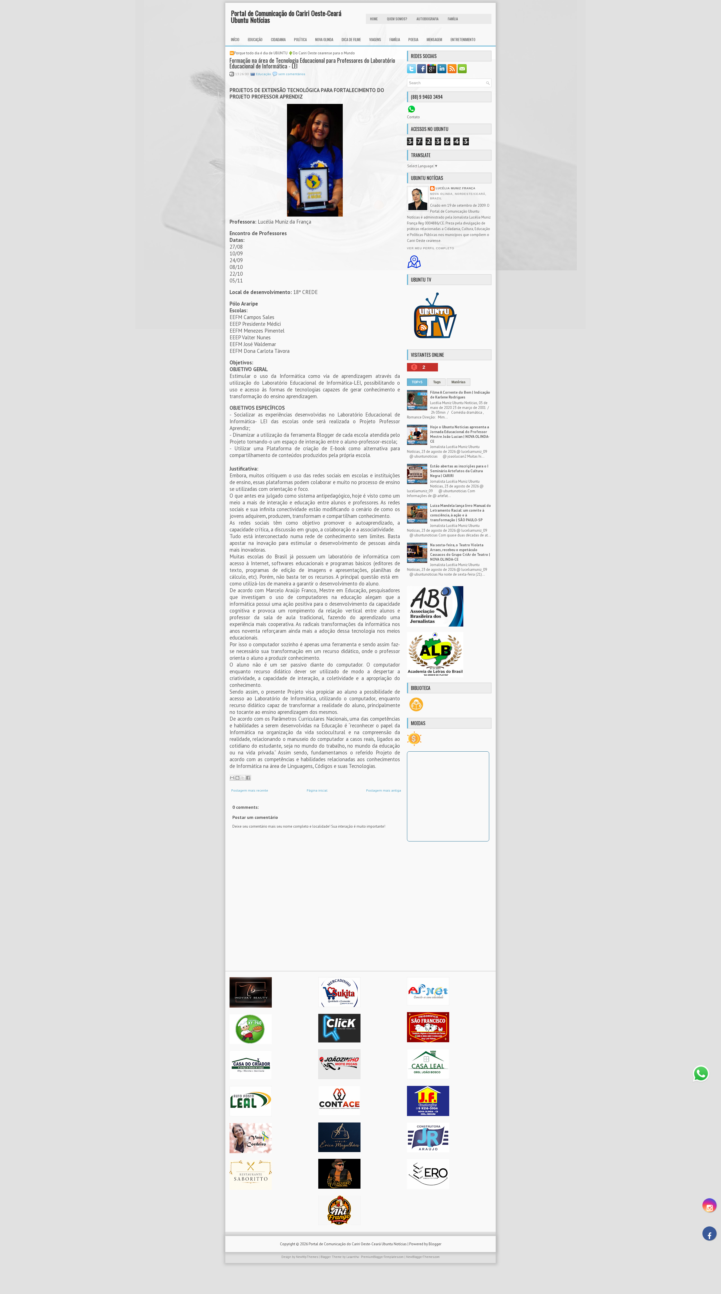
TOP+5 (417, 382)
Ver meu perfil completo (430, 248)
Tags (437, 382)
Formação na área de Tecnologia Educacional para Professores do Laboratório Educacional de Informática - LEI (312, 63)
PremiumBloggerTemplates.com (382, 1257)
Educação (255, 39)
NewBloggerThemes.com (423, 1257)
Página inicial (317, 790)
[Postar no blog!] (237, 778)
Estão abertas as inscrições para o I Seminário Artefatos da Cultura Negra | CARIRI (459, 471)
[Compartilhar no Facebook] (248, 778)
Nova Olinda (324, 39)
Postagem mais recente (249, 790)
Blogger (435, 1244)
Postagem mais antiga (383, 790)
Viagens (375, 39)
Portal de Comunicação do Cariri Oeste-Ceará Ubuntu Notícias (286, 16)
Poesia (413, 39)
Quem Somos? (397, 18)
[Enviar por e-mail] (232, 778)
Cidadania (278, 39)
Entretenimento (463, 39)
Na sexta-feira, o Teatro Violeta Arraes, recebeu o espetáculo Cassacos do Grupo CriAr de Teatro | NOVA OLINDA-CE (460, 552)
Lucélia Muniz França (455, 188)
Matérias (458, 382)
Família (395, 39)
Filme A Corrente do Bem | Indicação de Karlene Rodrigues (460, 395)
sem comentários (291, 74)
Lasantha (352, 1257)
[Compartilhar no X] (243, 778)
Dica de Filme (351, 39)
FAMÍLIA (453, 18)
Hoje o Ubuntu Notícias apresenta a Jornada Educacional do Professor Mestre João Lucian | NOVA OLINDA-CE (459, 434)
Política (300, 39)
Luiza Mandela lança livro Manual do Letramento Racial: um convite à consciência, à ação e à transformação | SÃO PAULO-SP (460, 512)
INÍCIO (235, 39)
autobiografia (428, 18)
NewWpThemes (307, 1257)
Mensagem (434, 39)
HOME (374, 18)
